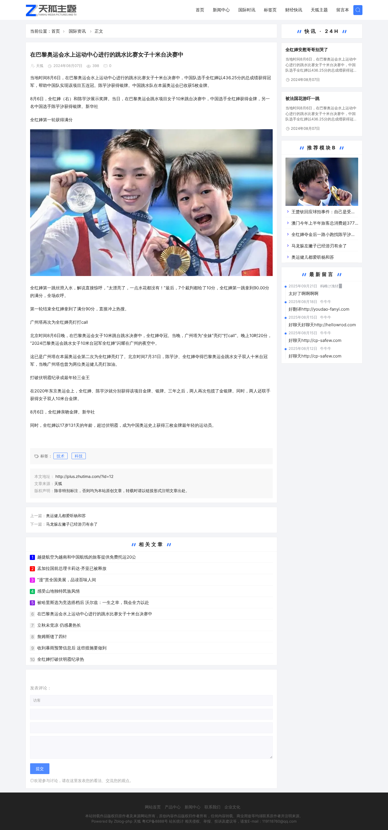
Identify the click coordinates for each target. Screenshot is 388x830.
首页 (200, 9)
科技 (79, 455)
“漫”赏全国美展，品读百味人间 (66, 579)
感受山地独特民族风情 (58, 591)
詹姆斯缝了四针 (52, 636)
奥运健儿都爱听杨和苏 (66, 515)
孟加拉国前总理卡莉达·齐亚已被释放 (72, 568)
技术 (60, 455)
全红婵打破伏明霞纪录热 (60, 659)
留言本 (342, 9)
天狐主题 (319, 9)
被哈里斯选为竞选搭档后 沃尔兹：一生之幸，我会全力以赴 (93, 602)
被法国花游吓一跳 (302, 98)
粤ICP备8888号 (155, 821)
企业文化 (232, 806)
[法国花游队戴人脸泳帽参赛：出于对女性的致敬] (321, 187)
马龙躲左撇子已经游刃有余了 (72, 524)
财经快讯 (293, 9)
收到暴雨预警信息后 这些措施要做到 (72, 648)
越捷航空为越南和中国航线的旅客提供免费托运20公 (86, 557)
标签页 (270, 9)
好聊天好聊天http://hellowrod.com (322, 324)
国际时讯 (246, 9)
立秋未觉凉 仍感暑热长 (59, 625)
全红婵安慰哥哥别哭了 (306, 49)
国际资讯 (77, 31)
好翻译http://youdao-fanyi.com (319, 309)
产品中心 (173, 806)
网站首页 (153, 806)
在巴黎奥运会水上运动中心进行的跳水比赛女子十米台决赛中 (94, 613)
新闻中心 (221, 9)
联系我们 (212, 806)
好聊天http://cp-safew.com (315, 340)
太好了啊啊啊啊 (303, 293)
